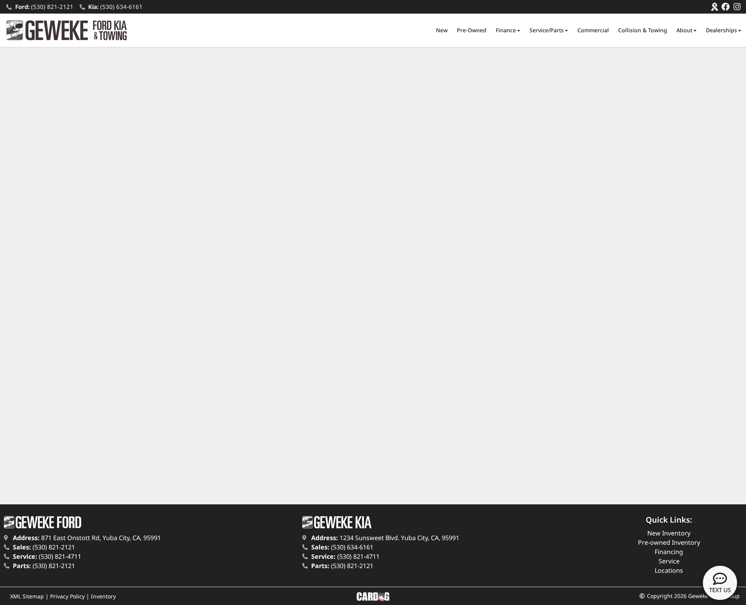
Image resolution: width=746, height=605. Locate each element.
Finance (506, 30)
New (442, 30)
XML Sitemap (27, 596)
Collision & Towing (642, 30)
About (684, 30)
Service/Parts (547, 30)
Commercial (593, 30)
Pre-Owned (471, 30)
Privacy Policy (67, 596)
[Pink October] (714, 7)
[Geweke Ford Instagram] (737, 7)
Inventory (103, 596)
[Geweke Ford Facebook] (726, 7)
